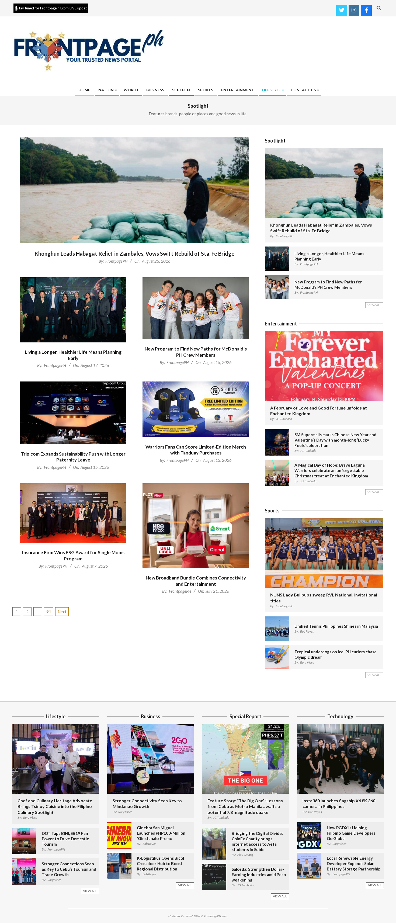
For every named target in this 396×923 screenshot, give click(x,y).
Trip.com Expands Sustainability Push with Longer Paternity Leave (73, 457)
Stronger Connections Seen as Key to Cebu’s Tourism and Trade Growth (69, 869)
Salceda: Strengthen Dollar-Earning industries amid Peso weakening (259, 874)
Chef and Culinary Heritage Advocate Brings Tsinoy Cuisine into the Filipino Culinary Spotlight (55, 806)
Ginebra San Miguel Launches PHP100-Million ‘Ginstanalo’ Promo (161, 833)
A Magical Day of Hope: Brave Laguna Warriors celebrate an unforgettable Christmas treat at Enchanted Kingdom (331, 470)
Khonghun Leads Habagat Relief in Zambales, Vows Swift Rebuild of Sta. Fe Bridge (134, 253)
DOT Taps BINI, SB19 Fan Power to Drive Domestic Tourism (65, 838)
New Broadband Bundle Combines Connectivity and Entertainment (196, 581)
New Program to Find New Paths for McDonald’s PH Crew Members (196, 352)
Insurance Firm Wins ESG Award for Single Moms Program (73, 555)
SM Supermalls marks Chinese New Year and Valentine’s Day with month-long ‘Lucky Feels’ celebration (335, 440)
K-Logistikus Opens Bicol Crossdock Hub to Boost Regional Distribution (160, 863)
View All (374, 305)
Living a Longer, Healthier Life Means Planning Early (73, 355)
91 (48, 611)
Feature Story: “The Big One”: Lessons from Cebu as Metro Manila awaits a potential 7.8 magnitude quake (245, 806)
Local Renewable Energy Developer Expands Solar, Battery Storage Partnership (354, 863)
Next (62, 611)
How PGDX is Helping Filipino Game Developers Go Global (351, 833)
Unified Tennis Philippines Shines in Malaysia (336, 626)
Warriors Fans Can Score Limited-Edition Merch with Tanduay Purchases (195, 450)
